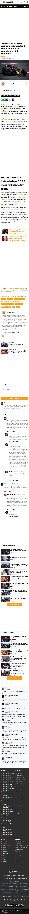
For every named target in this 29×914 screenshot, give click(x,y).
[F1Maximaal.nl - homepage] (8, 2)
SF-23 (21, 194)
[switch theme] (25, 2)
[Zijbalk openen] (1, 2)
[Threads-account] (24, 900)
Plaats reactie (14, 398)
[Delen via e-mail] (10, 100)
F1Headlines (5, 878)
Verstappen (9, 6)
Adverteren (12, 878)
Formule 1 (4, 56)
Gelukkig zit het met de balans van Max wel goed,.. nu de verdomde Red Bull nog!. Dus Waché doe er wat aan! (14, 692)
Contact (18, 878)
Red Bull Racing (5, 104)
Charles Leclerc (4, 301)
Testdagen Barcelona (19, 299)
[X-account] (4, 900)
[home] (2, 6)
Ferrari (3, 192)
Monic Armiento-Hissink (11, 695)
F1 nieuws (3, 299)
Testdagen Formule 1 (5, 306)
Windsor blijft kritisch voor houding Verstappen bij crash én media (12, 911)
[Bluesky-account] (21, 900)
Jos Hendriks (8, 757)
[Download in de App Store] (19, 905)
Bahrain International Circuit (7, 304)
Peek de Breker (9, 742)
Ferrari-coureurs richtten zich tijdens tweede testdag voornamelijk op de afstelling (17, 238)
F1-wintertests (19, 304)
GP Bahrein (10, 299)
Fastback (7, 749)
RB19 (18, 104)
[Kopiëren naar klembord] (13, 100)
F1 (4, 6)
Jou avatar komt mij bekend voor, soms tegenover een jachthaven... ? (14, 754)
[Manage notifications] (3, 911)
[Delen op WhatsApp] (2, 100)
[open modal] (27, 2)
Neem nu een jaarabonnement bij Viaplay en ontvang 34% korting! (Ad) (17, 231)
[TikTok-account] (14, 900)
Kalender (16, 6)
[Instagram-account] (11, 900)
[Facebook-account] (8, 900)
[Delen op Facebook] (4, 100)
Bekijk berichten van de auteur (11, 332)
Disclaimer (24, 878)
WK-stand (25, 6)
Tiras (6, 687)
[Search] (22, 2)
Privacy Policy (21, 875)
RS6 (6, 726)
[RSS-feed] (18, 900)
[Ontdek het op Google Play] (9, 905)
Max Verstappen (5, 119)
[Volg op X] (26, 83)
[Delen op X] (7, 100)
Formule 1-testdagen (15, 301)
